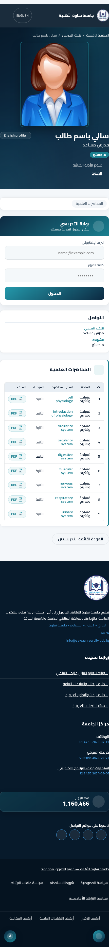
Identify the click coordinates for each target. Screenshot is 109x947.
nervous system (66, 485)
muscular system (66, 471)
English (22, 15)
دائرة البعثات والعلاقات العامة (85, 683)
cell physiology (64, 399)
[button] (54, 2)
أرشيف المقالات (20, 918)
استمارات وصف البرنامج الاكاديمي (83, 768)
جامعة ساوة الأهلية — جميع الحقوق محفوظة (75, 869)
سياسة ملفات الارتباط (27, 882)
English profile (15, 135)
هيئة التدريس (71, 35)
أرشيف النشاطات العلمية (57, 918)
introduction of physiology (62, 413)
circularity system (65, 427)
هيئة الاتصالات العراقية (90, 705)
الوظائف (102, 736)
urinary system (67, 513)
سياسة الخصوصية (94, 882)
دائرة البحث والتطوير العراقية (86, 694)
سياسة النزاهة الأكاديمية (88, 898)
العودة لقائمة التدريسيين (80, 539)
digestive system (65, 456)
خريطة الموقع (98, 752)
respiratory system (64, 499)
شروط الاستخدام (62, 882)
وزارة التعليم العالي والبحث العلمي (82, 673)
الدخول (54, 293)
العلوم (97, 173)
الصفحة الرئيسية (97, 35)
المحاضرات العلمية (89, 203)
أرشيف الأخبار (91, 918)
